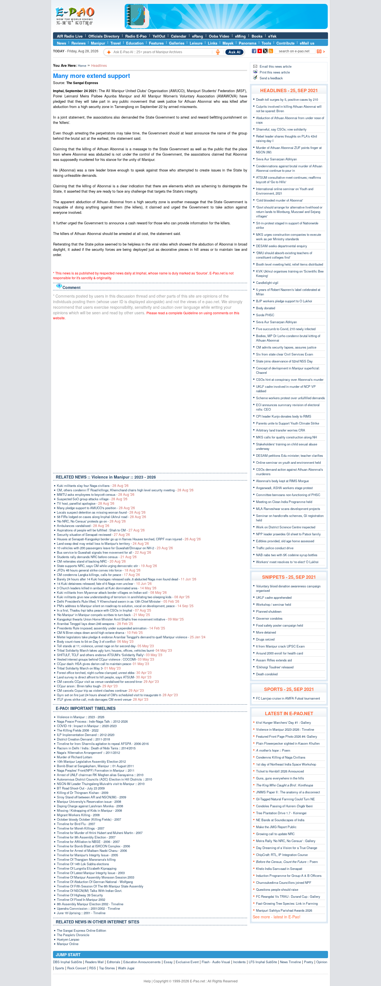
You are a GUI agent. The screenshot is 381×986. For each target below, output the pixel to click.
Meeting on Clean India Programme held (284, 501)
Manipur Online (67, 943)
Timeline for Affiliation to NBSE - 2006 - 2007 (88, 841)
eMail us (307, 43)
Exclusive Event (187, 962)
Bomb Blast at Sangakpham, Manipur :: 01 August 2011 (95, 766)
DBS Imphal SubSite (67, 962)
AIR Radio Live (70, 36)
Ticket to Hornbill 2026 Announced (280, 771)
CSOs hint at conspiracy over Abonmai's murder (290, 379)
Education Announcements (142, 962)
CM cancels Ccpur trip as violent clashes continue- (100, 690)
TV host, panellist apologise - (85, 503)
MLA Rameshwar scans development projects (288, 508)
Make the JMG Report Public (276, 827)
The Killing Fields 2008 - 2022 (77, 730)
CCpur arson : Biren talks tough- (87, 686)
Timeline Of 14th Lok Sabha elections (83, 864)
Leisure (196, 43)
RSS (92, 968)
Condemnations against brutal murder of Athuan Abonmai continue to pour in (289, 168)
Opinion (321, 962)
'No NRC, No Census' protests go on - (91, 521)
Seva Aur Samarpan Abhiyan (276, 159)
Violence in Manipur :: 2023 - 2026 (80, 717)
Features (156, 43)
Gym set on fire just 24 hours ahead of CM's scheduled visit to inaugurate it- (117, 695)
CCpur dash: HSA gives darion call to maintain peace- (103, 663)
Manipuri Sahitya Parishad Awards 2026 (284, 910)
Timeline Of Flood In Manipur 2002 (81, 899)
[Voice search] (218, 52)
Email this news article (275, 66)
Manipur (98, 43)
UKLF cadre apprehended (273, 597)
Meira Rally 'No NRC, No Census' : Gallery (285, 840)
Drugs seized (265, 639)
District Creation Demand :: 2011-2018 (83, 739)
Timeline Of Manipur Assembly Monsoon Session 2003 (95, 877)
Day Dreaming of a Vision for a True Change (286, 847)
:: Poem (273, 750)
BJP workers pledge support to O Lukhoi (284, 301)
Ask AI (234, 52)
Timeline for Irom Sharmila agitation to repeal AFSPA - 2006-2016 (103, 743)
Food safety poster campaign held (279, 625)
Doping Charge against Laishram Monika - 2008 (90, 806)
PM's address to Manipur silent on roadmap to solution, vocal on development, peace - (125, 606)
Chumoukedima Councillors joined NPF (283, 882)
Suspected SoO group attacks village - (92, 499)
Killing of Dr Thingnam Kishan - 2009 (82, 792)
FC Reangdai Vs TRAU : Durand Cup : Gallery (288, 896)
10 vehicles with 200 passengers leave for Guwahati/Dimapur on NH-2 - (115, 548)
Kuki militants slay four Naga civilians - (93, 485)
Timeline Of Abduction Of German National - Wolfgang (95, 881)
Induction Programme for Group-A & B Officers (289, 875)
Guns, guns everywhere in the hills (280, 778)
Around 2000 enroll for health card (279, 653)
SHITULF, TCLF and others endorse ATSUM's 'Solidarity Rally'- (109, 655)
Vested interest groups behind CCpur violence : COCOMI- (105, 659)
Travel (115, 43)
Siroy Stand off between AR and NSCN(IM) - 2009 (91, 797)
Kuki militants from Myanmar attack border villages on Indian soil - (112, 592)
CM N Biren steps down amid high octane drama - (100, 632)
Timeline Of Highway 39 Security (80, 895)
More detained (266, 632)
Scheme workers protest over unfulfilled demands (290, 398)
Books (257, 36)
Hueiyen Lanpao (68, 939)
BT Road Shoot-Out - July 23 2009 (81, 788)
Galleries (176, 43)
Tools (266, 43)
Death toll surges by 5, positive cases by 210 (287, 99)
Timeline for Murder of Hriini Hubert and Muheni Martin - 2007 (100, 832)
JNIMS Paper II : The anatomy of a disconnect (288, 792)
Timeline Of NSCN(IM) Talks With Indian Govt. (89, 890)
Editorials (113, 962)
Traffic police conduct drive (274, 548)
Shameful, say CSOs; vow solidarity (281, 129)
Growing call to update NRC (275, 834)
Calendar (178, 36)
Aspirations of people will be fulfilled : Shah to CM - (101, 530)
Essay (168, 962)
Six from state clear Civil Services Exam (284, 354)
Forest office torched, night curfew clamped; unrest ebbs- (104, 672)
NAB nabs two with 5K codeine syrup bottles (286, 555)
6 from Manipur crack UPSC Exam (280, 646)
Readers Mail (94, 962)
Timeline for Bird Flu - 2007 (76, 823)
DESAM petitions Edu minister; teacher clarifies (289, 455)
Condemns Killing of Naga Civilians (280, 757)
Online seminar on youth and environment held (288, 462)
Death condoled (267, 674)
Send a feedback (271, 78)
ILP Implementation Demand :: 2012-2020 (85, 734)
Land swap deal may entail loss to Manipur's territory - (103, 543)
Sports (59, 968)
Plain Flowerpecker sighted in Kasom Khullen (288, 743)
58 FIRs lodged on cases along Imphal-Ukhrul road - (101, 516)
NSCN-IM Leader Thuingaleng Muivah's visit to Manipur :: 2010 (100, 783)
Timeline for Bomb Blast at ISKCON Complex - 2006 (93, 846)
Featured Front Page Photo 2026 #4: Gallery (286, 736)
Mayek (228, 43)
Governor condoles (269, 618)
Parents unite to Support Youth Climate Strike (287, 423)
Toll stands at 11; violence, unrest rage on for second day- (105, 646)
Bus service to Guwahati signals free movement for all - (104, 552)
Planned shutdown (268, 611)
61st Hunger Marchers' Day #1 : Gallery (283, 722)
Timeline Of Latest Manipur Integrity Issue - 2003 (91, 872)
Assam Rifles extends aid (274, 660)
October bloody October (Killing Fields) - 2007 (89, 819)
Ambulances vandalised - (83, 525)
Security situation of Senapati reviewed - (93, 534)
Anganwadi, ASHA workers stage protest (284, 487)
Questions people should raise (277, 889)
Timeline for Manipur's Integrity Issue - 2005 (87, 855)
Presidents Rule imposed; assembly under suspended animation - (111, 628)
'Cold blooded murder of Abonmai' (279, 200)
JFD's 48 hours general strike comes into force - (99, 570)
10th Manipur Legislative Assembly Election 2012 (91, 761)
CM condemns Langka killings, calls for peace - (98, 574)
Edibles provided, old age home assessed (285, 541)
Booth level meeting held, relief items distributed (289, 264)
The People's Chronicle (73, 935)
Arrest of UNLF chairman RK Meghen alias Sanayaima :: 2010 (100, 774)
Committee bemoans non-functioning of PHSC (288, 494)
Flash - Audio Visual (216, 962)
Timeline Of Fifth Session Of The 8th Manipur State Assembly (100, 886)
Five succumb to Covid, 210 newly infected (285, 329)
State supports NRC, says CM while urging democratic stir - (107, 565)
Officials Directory (103, 36)
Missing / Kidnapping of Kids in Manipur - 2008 (89, 810)
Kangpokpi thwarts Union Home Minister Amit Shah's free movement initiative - (120, 619)
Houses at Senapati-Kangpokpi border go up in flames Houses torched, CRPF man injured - (129, 539)
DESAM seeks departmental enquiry (281, 246)
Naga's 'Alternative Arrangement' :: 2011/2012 (88, 752)
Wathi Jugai (126, 968)
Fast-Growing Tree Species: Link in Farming (287, 903)
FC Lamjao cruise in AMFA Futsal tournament (288, 698)
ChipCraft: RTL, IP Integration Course (282, 854)
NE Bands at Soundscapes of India (280, 820)
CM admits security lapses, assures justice (286, 347)
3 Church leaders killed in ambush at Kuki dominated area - (106, 588)
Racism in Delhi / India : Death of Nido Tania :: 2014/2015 (96, 748)
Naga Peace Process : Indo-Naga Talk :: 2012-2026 (92, 721)
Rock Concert (76, 968)
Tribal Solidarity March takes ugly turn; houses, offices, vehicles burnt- (114, 650)
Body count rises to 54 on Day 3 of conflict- (95, 641)
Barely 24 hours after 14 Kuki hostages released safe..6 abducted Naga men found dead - (126, 579)
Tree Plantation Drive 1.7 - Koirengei (281, 813)
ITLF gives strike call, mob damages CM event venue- (102, 699)
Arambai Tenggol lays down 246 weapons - (95, 623)
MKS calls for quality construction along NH (286, 437)
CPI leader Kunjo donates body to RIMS (283, 416)
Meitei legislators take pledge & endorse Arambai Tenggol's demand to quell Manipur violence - (131, 637)
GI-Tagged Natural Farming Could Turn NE (285, 799)
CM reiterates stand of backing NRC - (91, 561)
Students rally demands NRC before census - (97, 557)
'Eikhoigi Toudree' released (274, 667)
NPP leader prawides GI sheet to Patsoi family (288, 534)
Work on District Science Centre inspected (285, 527)
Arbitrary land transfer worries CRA (280, 430)
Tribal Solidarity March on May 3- (89, 668)
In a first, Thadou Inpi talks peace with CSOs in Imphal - (104, 610)
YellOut (159, 36)
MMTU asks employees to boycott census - (95, 494)
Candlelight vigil (267, 282)
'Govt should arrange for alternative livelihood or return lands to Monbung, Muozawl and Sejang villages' (289, 211)
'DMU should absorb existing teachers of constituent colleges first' (284, 255)
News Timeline (290, 962)
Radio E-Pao (136, 36)
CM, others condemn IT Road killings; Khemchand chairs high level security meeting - (125, 490)
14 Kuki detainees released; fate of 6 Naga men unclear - (104, 583)
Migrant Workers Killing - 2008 (78, 815)
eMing (240, 36)
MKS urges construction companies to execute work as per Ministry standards (288, 236)
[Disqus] (150, 395)
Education (135, 43)
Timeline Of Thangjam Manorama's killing (86, 859)
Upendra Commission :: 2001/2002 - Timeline (88, 908)
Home (82, 65)
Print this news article (275, 72)
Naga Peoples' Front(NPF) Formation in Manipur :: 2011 (95, 770)
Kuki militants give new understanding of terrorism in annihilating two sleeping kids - (123, 597)
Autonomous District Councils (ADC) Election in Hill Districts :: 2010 (104, 779)
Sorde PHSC (265, 315)
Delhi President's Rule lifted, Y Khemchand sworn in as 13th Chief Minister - (118, 601)
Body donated (265, 308)
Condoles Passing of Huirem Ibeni (284, 806)
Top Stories (107, 968)
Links (212, 43)
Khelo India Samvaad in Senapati (279, 868)
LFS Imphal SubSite (263, 962)
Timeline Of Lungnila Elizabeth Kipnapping (86, 868)
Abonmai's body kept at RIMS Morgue (282, 481)
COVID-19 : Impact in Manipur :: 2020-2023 (87, 725)
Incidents (239, 962)
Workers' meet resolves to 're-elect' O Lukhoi (287, 562)
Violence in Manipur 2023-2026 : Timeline (285, 729)
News (61, 43)
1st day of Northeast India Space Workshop (286, 764)
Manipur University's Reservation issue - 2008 (89, 801)
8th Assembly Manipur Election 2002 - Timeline (90, 904)
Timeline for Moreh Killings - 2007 (80, 828)
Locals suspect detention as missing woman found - (101, 512)
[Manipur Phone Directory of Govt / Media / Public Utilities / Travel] (226, 27)
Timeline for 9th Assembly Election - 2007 (86, 837)
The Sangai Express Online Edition (81, 930)
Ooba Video (219, 36)
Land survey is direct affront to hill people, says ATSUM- (104, 677)
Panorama (247, 43)
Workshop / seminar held (273, 604)
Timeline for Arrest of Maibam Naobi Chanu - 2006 (92, 850)
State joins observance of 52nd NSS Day (284, 361)
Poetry (308, 962)
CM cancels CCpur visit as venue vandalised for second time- (108, 681)
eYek (272, 36)
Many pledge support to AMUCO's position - (96, 508)
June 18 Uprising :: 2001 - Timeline (81, 913)
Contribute (285, 43)
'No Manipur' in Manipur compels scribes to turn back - (103, 614)
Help (147, 980)
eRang (197, 36)
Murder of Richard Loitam (74, 757)
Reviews (78, 43)
